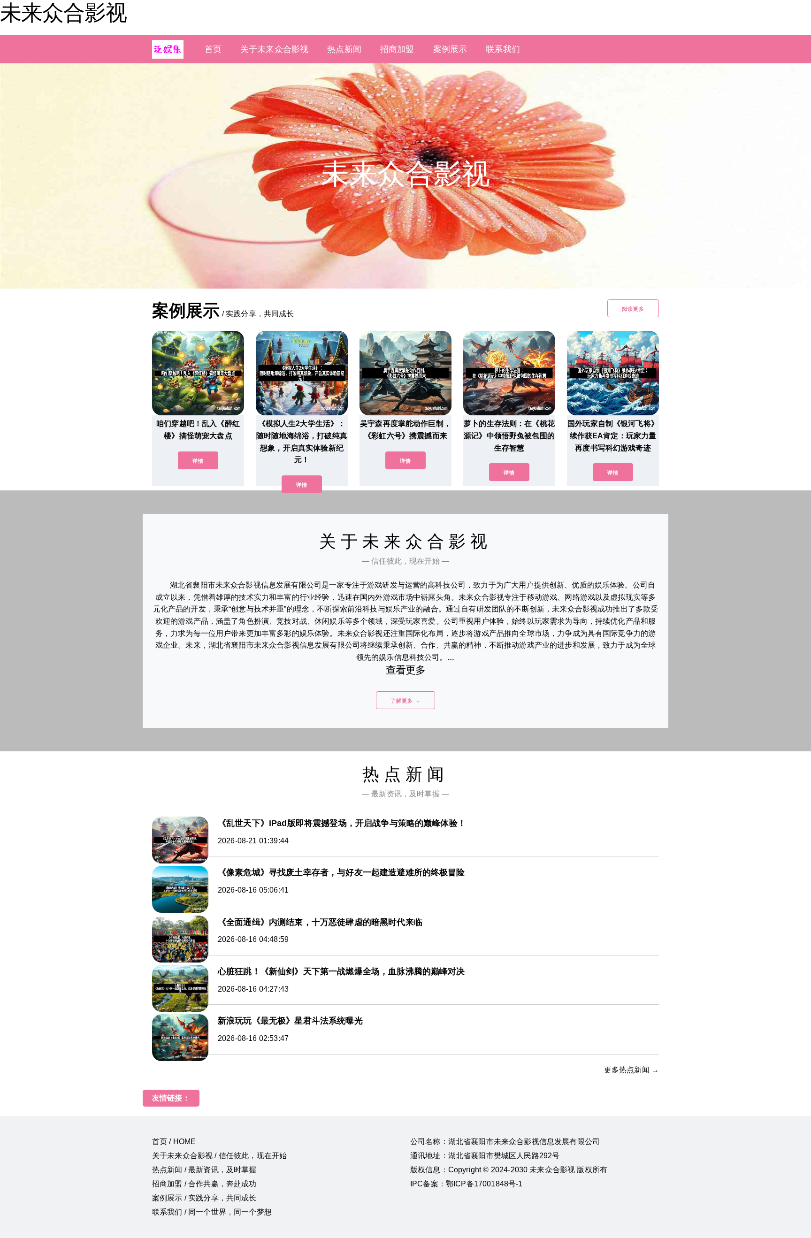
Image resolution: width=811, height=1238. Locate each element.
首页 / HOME (174, 1142)
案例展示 (450, 49)
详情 (198, 461)
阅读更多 (633, 309)
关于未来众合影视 (274, 49)
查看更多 (406, 670)
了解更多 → (405, 700)
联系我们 (503, 49)
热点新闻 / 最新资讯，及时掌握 (204, 1170)
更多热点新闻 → (631, 1070)
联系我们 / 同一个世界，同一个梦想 (212, 1212)
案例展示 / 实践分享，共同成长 (204, 1198)
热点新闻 (344, 49)
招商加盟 (397, 49)
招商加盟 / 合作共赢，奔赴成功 (204, 1184)
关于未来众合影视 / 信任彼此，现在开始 (219, 1156)
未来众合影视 (63, 12)
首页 (213, 49)
